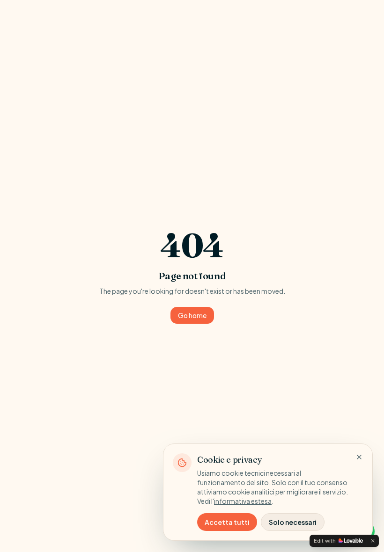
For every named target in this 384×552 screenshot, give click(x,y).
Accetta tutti (227, 522)
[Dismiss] (372, 540)
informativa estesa (243, 501)
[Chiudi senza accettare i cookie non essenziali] (359, 457)
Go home (192, 315)
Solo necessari (293, 522)
